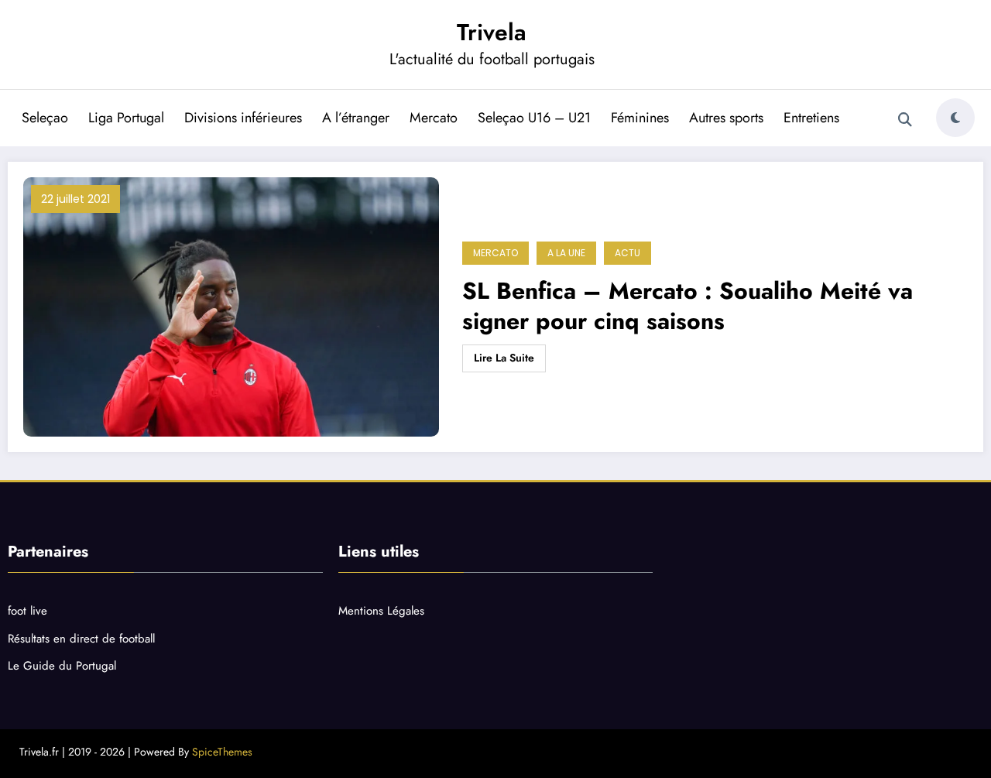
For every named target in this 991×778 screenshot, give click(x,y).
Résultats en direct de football (81, 638)
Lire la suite (504, 357)
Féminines (640, 118)
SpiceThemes (222, 751)
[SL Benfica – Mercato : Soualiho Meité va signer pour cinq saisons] (231, 307)
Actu (627, 252)
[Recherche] (905, 120)
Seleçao (45, 118)
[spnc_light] (955, 117)
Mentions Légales (381, 610)
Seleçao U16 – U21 (534, 118)
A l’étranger (355, 118)
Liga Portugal (126, 118)
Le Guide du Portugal (62, 665)
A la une (566, 252)
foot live (27, 610)
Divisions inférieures (243, 118)
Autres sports (726, 118)
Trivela (491, 32)
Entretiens (811, 118)
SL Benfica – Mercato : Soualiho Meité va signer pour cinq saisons (687, 306)
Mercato (434, 118)
